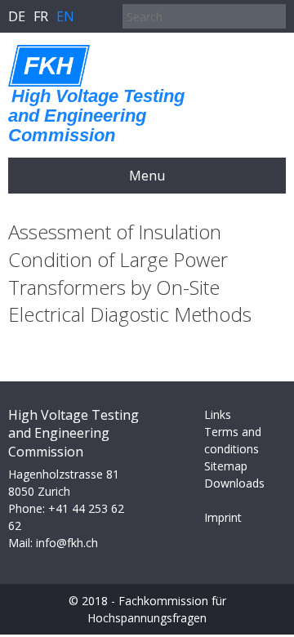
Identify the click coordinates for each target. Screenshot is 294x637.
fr (40, 16)
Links (217, 414)
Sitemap (225, 466)
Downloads (234, 483)
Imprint (223, 517)
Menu (147, 176)
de (16, 16)
